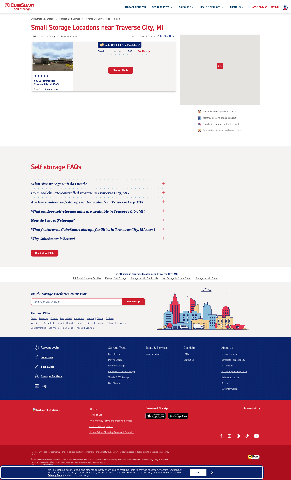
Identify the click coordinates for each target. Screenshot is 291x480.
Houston (100, 323)
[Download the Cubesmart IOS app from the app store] (156, 416)
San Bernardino (38, 327)
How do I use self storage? (53, 220)
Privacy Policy (56, 475)
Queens (54, 318)
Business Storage (116, 365)
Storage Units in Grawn (207, 278)
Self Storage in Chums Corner (176, 278)
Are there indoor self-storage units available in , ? (87, 202)
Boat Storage (114, 383)
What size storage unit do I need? (59, 183)
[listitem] (116, 18)
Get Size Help (167, 36)
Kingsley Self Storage (115, 278)
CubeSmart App (153, 354)
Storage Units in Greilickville (144, 278)
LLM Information (229, 389)
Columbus (79, 318)
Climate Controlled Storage (121, 371)
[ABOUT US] (242, 7)
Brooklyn (43, 318)
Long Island (66, 318)
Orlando (70, 323)
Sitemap (93, 409)
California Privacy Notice (101, 426)
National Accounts (230, 377)
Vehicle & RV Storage (118, 377)
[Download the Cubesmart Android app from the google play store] (178, 416)
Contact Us (189, 360)
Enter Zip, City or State (46, 301)
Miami (61, 323)
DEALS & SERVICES (210, 7)
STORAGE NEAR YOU (135, 7)
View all (90, 327)
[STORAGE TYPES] (171, 7)
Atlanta (51, 323)
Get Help (189, 348)
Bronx (34, 318)
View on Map (51, 89)
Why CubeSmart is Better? (53, 238)
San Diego (68, 327)
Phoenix (79, 327)
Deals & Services (157, 348)
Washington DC (38, 323)
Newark (90, 318)
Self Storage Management (234, 371)
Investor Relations (230, 354)
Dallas (110, 323)
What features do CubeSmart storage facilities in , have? (93, 229)
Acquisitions (227, 365)
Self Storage (114, 354)
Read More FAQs (44, 253)
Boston (100, 318)
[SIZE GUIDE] (192, 7)
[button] (220, 66)
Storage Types (117, 348)
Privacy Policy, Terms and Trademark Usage (110, 420)
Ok (198, 472)
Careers (225, 383)
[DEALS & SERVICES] (222, 7)
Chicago (89, 323)
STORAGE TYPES (160, 7)
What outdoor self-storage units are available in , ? (88, 211)
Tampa (80, 323)
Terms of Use (95, 414)
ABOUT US (235, 7)
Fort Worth (120, 323)
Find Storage (133, 301)
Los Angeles (54, 327)
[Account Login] (285, 8)
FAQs (186, 354)
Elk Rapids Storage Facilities (87, 278)
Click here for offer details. (42, 464)
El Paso (110, 318)
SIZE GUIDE (185, 7)
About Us (227, 348)
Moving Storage (116, 360)
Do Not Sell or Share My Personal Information (111, 432)
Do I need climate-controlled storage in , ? (80, 193)
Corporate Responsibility (233, 360)
